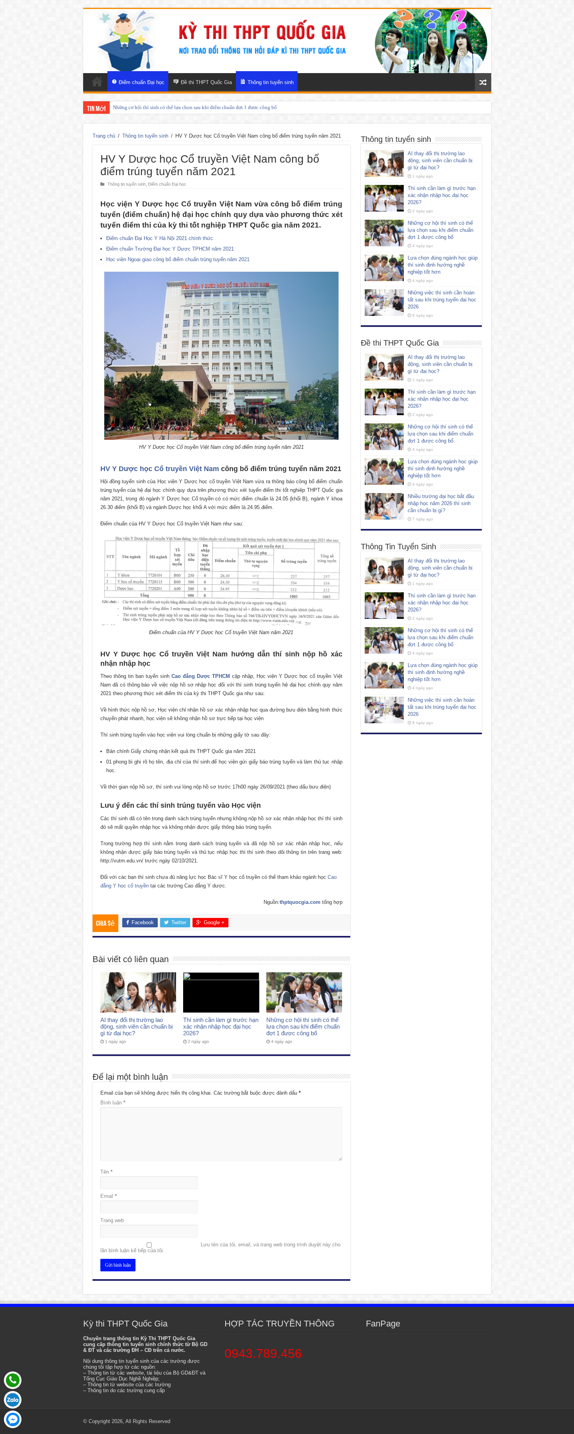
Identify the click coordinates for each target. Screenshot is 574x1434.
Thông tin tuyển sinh (145, 136)
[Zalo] (12, 1400)
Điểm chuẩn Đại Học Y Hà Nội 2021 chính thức (159, 238)
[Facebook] (12, 1419)
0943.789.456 (263, 1353)
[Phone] (12, 1380)
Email (108, 1196)
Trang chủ (104, 136)
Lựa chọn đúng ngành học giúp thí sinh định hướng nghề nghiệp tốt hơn (189, 107)
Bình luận (112, 1103)
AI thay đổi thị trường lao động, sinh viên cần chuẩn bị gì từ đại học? (136, 1026)
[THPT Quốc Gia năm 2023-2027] (287, 41)
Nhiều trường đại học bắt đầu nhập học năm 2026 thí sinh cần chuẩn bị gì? (441, 503)
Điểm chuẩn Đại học (167, 184)
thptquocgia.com (300, 902)
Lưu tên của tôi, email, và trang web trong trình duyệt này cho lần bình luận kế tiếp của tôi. (220, 1247)
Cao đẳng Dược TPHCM (200, 676)
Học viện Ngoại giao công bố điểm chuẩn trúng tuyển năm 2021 (178, 259)
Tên (106, 1172)
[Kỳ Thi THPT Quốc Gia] (97, 81)
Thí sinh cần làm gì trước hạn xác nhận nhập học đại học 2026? (220, 1026)
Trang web (112, 1220)
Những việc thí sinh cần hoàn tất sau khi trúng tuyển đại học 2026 (442, 300)
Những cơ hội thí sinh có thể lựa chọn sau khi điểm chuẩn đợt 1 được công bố (303, 1026)
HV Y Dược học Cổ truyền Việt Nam (159, 469)
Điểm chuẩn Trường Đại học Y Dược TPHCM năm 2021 (170, 249)
